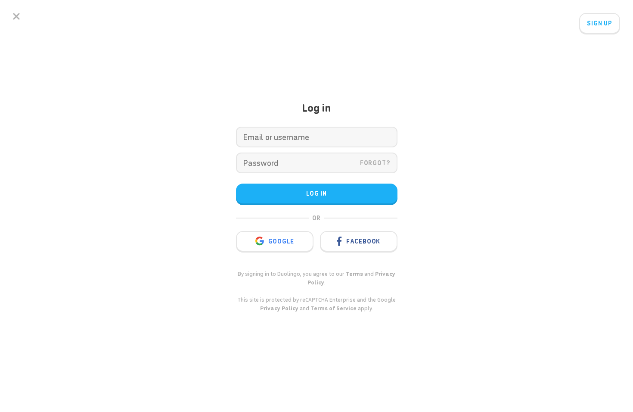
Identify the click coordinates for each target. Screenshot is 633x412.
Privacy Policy (279, 308)
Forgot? (375, 163)
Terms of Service (333, 308)
